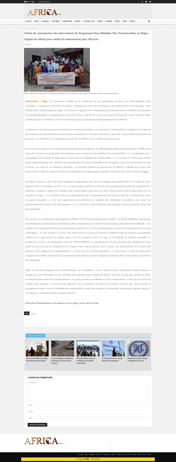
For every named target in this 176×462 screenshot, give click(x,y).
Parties (77, 21)
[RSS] (142, 1)
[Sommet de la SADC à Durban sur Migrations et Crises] (138, 348)
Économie (55, 21)
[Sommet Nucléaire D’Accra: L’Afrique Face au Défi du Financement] (88, 348)
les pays (28, 21)
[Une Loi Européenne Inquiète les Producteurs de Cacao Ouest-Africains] (62, 348)
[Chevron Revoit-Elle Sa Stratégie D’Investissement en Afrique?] (37, 348)
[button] (149, 22)
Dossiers (109, 21)
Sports (100, 21)
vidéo (125, 21)
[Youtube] (150, 1)
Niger (36, 21)
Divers (132, 21)
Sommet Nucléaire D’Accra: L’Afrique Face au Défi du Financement (86, 360)
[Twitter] (146, 1)
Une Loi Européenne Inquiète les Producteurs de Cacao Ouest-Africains (62, 360)
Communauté (67, 21)
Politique (45, 21)
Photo (117, 21)
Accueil (26, 28)
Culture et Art (89, 21)
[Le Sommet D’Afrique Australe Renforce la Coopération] (113, 348)
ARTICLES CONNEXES (35, 336)
